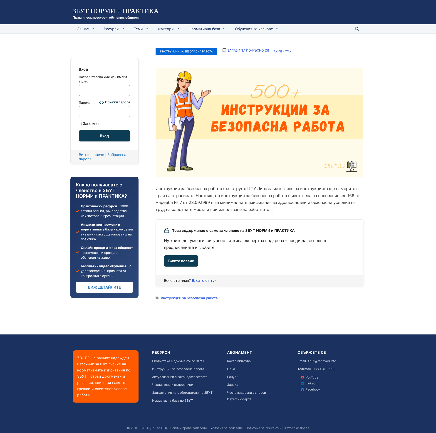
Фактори (166, 29)
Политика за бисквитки (263, 428)
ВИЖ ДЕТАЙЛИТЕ (104, 287)
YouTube (312, 377)
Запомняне (92, 123)
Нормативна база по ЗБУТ (172, 400)
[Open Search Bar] (357, 28)
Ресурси (111, 29)
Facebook (313, 389)
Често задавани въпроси (246, 392)
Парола (84, 102)
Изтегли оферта (239, 399)
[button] (245, 50)
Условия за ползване (227, 428)
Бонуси (232, 377)
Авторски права (296, 428)
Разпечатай (283, 51)
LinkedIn (312, 383)
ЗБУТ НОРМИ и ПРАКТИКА (116, 11)
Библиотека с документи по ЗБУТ (178, 361)
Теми (138, 29)
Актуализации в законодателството (179, 377)
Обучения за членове (254, 29)
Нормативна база (204, 29)
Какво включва (239, 361)
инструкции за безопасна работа (189, 298)
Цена (231, 369)
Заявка (232, 384)
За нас (83, 29)
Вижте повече (181, 261)
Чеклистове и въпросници (172, 384)
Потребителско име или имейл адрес (103, 79)
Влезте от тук (204, 280)
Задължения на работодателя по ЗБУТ (182, 392)
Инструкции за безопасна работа (186, 51)
